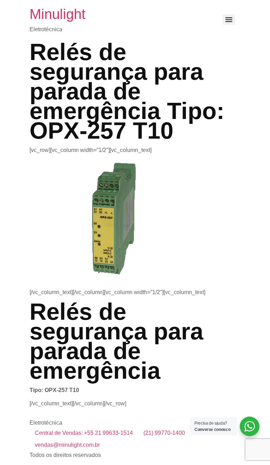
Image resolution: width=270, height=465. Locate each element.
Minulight (57, 14)
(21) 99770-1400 (164, 433)
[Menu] (229, 19)
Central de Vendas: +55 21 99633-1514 (84, 433)
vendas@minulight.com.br (67, 445)
